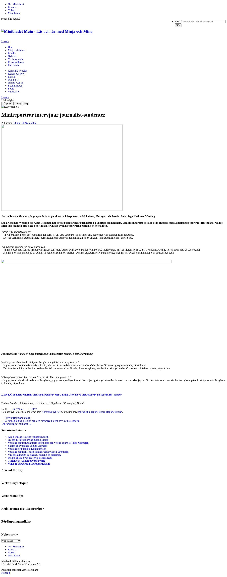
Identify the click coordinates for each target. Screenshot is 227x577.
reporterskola (98, 411)
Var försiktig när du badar (16, 423)
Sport (11, 88)
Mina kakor (14, 13)
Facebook (17, 408)
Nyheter (12, 56)
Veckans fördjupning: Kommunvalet (27, 448)
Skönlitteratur (15, 85)
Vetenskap (13, 91)
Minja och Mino (16, 50)
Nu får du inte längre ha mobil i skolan (28, 439)
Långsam (7, 103)
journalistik (84, 411)
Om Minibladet (16, 4)
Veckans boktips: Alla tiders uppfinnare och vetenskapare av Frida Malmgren (48, 442)
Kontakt (12, 7)
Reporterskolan (16, 62)
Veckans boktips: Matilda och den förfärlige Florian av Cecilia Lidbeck (40, 420)
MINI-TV (13, 79)
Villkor (11, 10)
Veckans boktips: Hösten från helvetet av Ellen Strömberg (38, 451)
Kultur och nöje (16, 73)
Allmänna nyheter (17, 70)
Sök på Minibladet (184, 21)
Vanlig (18, 103)
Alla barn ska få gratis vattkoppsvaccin (28, 436)
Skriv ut (9, 417)
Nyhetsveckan (15, 82)
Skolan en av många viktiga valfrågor (27, 445)
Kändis (11, 53)
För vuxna (13, 65)
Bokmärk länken (22, 417)
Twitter (32, 408)
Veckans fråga (15, 59)
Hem (10, 47)
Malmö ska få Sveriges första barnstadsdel (30, 457)
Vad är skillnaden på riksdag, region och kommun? (34, 454)
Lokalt (11, 76)
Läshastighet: (8, 100)
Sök (178, 25)
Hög (26, 103)
